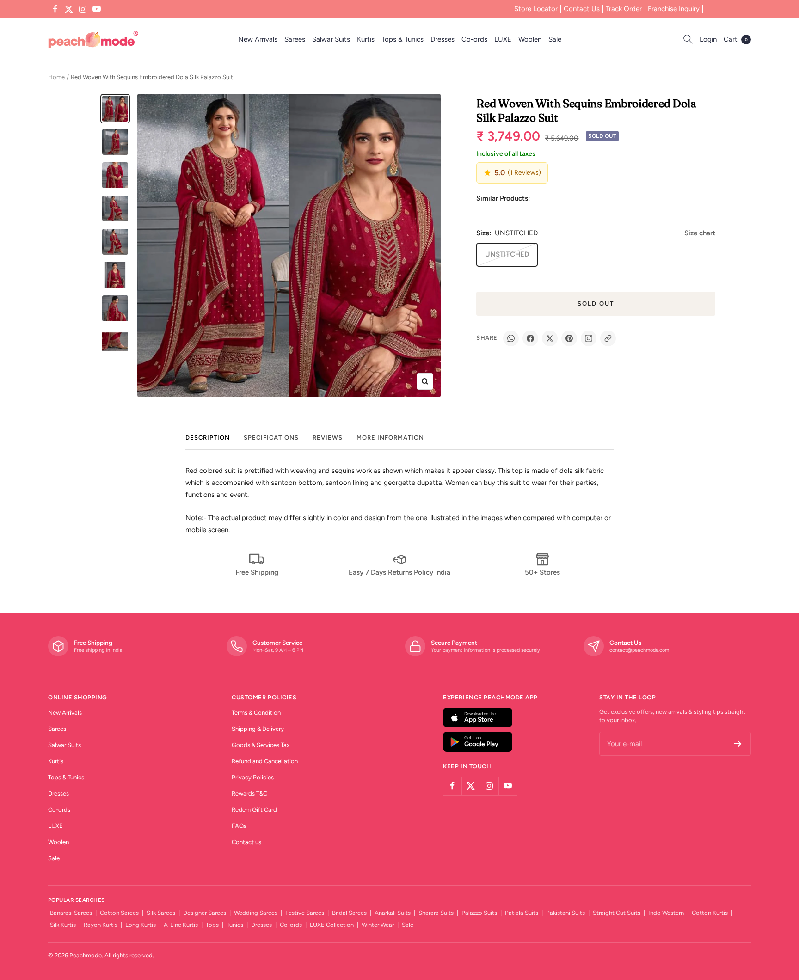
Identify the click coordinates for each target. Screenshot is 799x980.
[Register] (738, 744)
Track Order (624, 9)
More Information (390, 437)
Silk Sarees (161, 912)
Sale (554, 39)
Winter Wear (378, 924)
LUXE (502, 39)
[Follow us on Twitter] (69, 9)
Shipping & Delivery (258, 728)
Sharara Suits (436, 912)
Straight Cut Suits (616, 912)
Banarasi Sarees (71, 912)
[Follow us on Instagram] (83, 9)
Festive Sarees (304, 912)
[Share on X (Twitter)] (550, 338)
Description (207, 437)
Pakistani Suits (565, 912)
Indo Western (666, 912)
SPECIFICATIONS (271, 437)
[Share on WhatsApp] (511, 338)
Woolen (529, 39)
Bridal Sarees (349, 912)
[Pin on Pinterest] (569, 338)
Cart (736, 39)
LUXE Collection (332, 924)
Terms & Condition (256, 712)
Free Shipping (256, 572)
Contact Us (582, 9)
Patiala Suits (521, 912)
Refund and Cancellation (265, 761)
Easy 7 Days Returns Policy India (399, 572)
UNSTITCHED (507, 254)
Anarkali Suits (393, 912)
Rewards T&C (249, 793)
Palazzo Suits (479, 912)
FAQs (239, 825)
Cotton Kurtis (710, 912)
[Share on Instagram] (588, 338)
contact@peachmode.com (639, 650)
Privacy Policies (253, 777)
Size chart (699, 233)
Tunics (235, 924)
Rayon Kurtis (100, 924)
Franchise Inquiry (674, 9)
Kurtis (366, 39)
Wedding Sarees (255, 912)
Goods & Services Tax (260, 744)
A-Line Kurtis (181, 924)
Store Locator (536, 9)
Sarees (294, 39)
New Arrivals (257, 39)
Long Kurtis (140, 924)
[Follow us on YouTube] (97, 9)
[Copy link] (608, 338)
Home (56, 77)
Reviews (328, 437)
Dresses (442, 39)
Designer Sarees (204, 912)
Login (708, 39)
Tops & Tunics (402, 39)
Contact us (246, 842)
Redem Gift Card (254, 809)
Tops (212, 924)
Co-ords (474, 39)
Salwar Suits (331, 39)
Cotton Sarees (119, 912)
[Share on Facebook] (530, 338)
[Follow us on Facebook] (55, 9)
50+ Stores (542, 572)
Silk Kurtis (63, 924)
